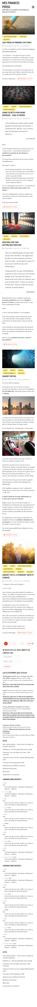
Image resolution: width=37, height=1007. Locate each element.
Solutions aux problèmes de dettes (14, 766)
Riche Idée (6, 772)
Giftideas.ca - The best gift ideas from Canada (17, 749)
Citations (13, 566)
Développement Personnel (10, 36)
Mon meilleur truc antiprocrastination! (11, 243)
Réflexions (6, 39)
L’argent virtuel (9, 376)
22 (22, 643)
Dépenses (6, 106)
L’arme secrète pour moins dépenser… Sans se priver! (13, 114)
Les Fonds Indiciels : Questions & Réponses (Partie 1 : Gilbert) (18, 788)
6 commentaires (25, 46)
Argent (5, 370)
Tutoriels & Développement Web (13, 763)
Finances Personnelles (25, 106)
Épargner (14, 106)
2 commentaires (25, 248)
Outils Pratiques (24, 236)
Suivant (29, 643)
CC (13, 46)
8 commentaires (25, 379)
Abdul (6, 823)
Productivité (23, 36)
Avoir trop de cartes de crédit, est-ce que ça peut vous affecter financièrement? (18, 804)
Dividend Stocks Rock (10, 769)
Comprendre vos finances (11, 775)
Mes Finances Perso (10, 5)
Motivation (14, 236)
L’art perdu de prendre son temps (17, 42)
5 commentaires (26, 118)
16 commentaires (25, 581)
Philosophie (21, 572)
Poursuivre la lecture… (26, 79)
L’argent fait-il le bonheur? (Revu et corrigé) (18, 576)
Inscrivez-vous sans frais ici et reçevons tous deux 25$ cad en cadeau (18, 685)
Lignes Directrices (8, 569)
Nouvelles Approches (9, 109)
